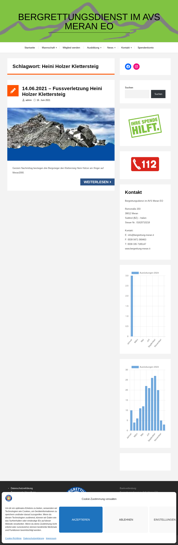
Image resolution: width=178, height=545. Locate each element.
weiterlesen (96, 182)
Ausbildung (93, 47)
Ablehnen (126, 519)
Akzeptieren (81, 519)
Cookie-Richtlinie (13, 538)
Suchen (129, 87)
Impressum (51, 538)
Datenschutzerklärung (33, 538)
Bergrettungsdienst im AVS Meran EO (89, 21)
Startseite (30, 47)
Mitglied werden (71, 47)
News (110, 47)
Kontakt (125, 47)
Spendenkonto (146, 47)
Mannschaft (48, 47)
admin (29, 100)
